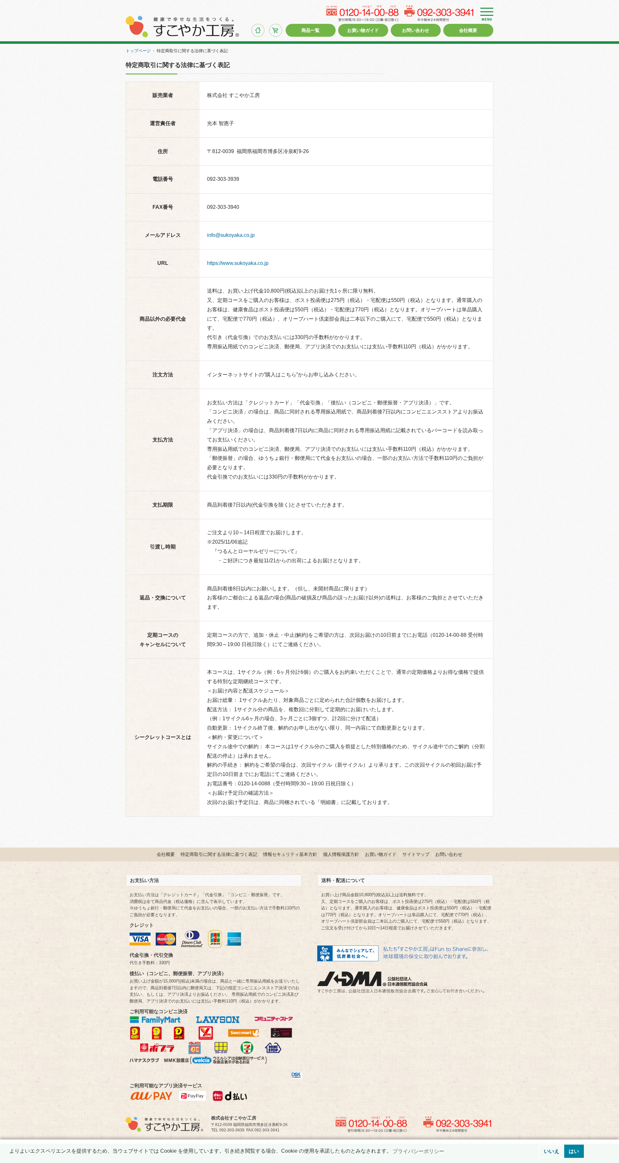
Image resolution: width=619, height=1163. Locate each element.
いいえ (551, 1151)
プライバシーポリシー (418, 1151)
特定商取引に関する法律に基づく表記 (219, 854)
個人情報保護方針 (341, 854)
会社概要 (166, 854)
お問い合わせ (448, 854)
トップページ (138, 50)
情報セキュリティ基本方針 (290, 854)
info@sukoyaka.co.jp (231, 235)
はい (574, 1151)
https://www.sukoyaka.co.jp (238, 263)
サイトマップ (415, 854)
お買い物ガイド (381, 854)
